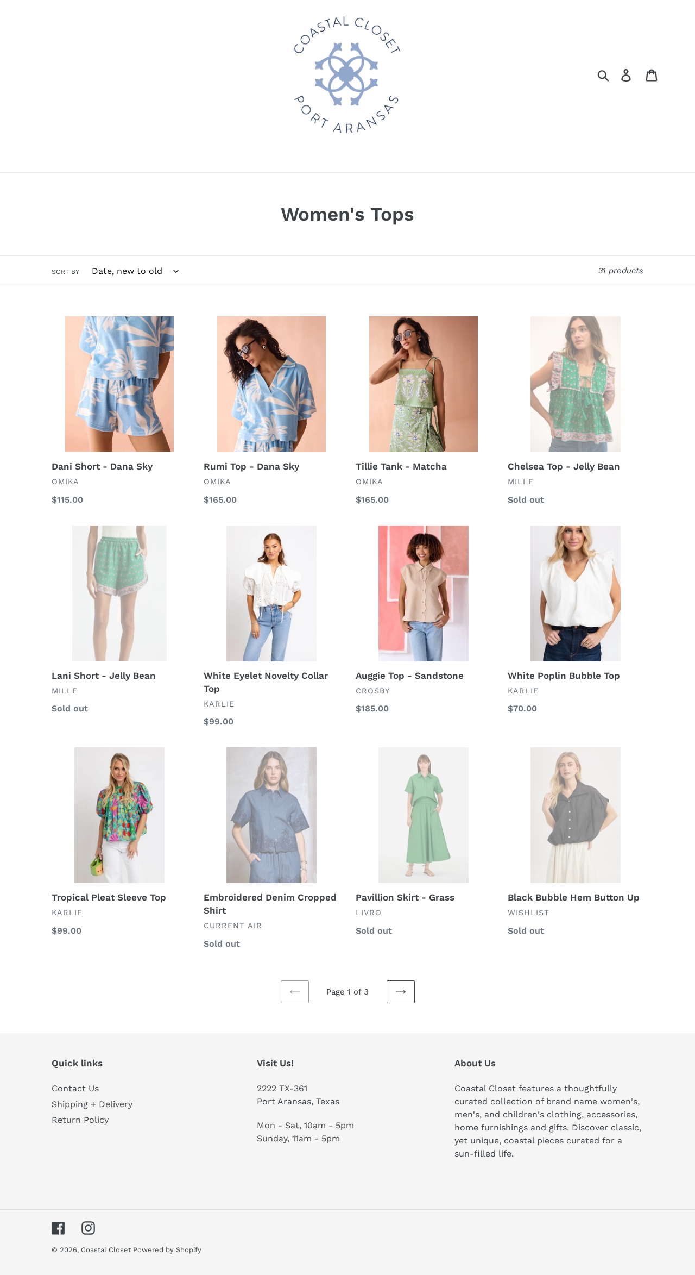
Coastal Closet (107, 1250)
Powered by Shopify (167, 1250)
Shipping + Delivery (92, 1104)
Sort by (65, 272)
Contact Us (75, 1088)
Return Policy (80, 1120)
